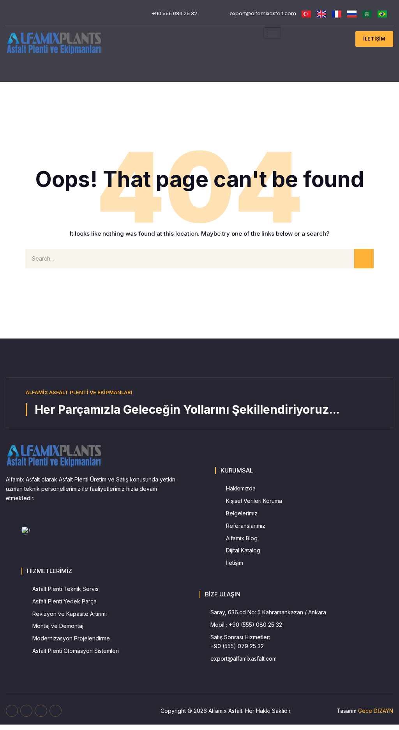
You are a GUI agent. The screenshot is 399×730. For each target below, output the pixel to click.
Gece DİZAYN (375, 710)
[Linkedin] (9, 17)
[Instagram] (33, 10)
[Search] (364, 258)
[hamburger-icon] (272, 33)
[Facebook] (9, 10)
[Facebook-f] (12, 711)
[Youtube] (21, 10)
